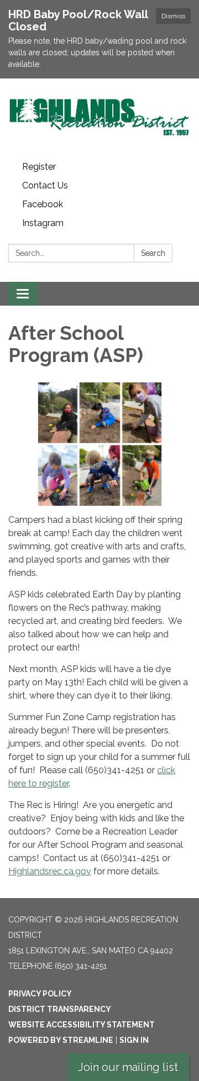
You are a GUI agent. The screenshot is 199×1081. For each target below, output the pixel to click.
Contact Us (45, 185)
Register (39, 166)
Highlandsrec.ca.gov (49, 871)
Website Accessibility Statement (81, 1024)
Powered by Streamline (60, 1040)
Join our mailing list (128, 1067)
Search (153, 253)
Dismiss (173, 16)
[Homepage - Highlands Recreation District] (99, 118)
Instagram (43, 223)
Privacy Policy (40, 993)
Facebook (42, 204)
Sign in (134, 1040)
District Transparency (59, 1009)
